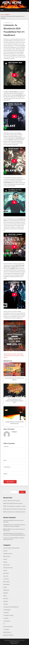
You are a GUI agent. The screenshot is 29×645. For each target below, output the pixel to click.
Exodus (14, 354)
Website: (6, 473)
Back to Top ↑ (14, 643)
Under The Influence (8, 626)
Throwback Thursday (8, 615)
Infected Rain (20, 354)
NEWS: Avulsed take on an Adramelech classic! (14, 511)
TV (4, 623)
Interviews (5, 576)
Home (2, 14)
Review (5, 595)
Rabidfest (5, 593)
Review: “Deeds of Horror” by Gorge (11, 500)
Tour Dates (5, 618)
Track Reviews (6, 621)
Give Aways (6, 573)
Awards (5, 559)
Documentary (6, 564)
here (22, 318)
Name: (5, 460)
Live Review (6, 579)
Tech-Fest (5, 604)
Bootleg (5, 562)
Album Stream (6, 556)
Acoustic (5, 550)
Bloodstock (9, 354)
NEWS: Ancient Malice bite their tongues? (13, 503)
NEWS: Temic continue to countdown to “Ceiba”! (14, 506)
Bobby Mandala (7, 533)
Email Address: (7, 467)
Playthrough (6, 590)
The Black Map (6, 609)
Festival (5, 570)
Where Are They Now (8, 635)
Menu (2, 10)
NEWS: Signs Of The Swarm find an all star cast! (14, 509)
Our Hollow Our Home (9, 355)
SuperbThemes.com (14, 641)
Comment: (6, 446)
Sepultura (17, 355)
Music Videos (6, 581)
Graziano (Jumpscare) (8, 537)
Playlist (5, 587)
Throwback (6, 612)
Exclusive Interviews (8, 567)
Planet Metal (6, 584)
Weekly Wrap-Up (7, 632)
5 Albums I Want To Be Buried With (11, 548)
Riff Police (5, 598)
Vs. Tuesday (6, 629)
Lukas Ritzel (6, 520)
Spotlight (7, 14)
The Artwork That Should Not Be (11, 607)
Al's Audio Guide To (7, 553)
